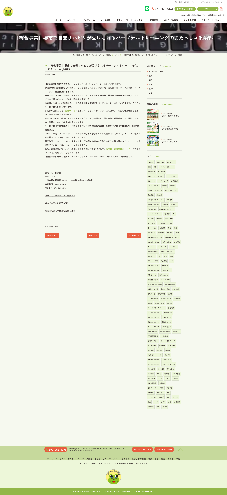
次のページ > (134, 235)
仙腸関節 (167, 214)
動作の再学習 (152, 383)
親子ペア (167, 355)
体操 (56, 226)
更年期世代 (170, 369)
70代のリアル (163, 275)
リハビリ (175, 397)
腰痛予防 (161, 233)
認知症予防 (160, 162)
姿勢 (158, 407)
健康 (46, 226)
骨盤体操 (171, 308)
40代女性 (159, 350)
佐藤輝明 (162, 228)
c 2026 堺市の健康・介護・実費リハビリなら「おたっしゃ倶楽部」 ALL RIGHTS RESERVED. (113, 491)
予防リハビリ (171, 162)
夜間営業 (169, 200)
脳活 (150, 84)
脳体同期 (159, 195)
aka (173, 214)
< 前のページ (52, 235)
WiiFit (171, 261)
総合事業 (151, 407)
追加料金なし (152, 209)
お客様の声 (176, 331)
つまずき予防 (166, 270)
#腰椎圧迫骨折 (152, 331)
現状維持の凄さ (153, 280)
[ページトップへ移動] (180, 449)
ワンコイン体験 (153, 261)
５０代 (159, 374)
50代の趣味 (151, 378)
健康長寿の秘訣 (170, 284)
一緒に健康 (171, 345)
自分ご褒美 (151, 369)
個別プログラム (153, 341)
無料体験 (165, 266)
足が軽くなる (166, 360)
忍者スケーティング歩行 (156, 388)
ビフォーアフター (153, 186)
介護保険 (177, 402)
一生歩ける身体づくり (166, 167)
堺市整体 (151, 195)
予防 (150, 80)
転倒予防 (151, 393)
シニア (156, 402)
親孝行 (167, 350)
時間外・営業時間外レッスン (119, 148)
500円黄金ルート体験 (155, 284)
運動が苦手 (161, 294)
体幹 (175, 228)
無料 (155, 167)
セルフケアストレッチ (155, 190)
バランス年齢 (165, 280)
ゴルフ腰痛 (176, 374)
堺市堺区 (169, 303)
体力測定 (164, 261)
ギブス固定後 (152, 345)
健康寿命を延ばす (153, 270)
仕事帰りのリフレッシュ (156, 200)
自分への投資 (166, 242)
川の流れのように (171, 190)
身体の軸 (167, 374)
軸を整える (151, 233)
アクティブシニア (153, 327)
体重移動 (162, 383)
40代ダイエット (166, 298)
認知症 (164, 407)
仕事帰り (174, 204)
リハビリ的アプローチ (168, 341)
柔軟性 (164, 186)
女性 (169, 402)
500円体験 (175, 289)
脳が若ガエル (166, 322)
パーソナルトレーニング (156, 397)
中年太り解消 (159, 303)
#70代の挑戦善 (165, 331)
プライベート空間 (153, 364)
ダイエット (151, 247)
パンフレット (207, 9)
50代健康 (177, 298)
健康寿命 (159, 218)
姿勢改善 (169, 233)
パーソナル (173, 247)
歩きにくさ (160, 393)
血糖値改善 (174, 181)
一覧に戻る (92, 235)
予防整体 (175, 378)
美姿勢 (170, 294)
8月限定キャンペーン (155, 355)
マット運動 (151, 223)
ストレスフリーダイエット (156, 308)
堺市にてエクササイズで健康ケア (60, 195)
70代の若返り (166, 327)
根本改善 (151, 218)
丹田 (169, 228)
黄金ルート (151, 256)
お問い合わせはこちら (185, 9)
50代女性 (151, 350)
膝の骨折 (162, 345)
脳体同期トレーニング (155, 237)
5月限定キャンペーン (172, 237)
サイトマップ (141, 463)
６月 (165, 256)
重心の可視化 (165, 289)
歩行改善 (169, 388)
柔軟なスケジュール (167, 251)
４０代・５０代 (163, 181)
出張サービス (71, 110)
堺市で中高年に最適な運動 (57, 203)
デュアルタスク (172, 176)
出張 (149, 402)
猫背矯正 (172, 186)
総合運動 (177, 242)
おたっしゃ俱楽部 (153, 242)
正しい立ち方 (152, 228)
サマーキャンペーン (154, 214)
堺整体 (150, 303)
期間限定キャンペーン (166, 209)
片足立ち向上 (152, 275)
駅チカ (163, 402)
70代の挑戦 (164, 336)
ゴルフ (167, 378)
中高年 (51, 226)
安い (168, 397)
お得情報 (165, 204)
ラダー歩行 (168, 218)
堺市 (168, 393)
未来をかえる (166, 317)
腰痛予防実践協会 (153, 360)
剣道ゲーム (151, 181)
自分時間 (161, 369)
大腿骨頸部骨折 (153, 336)
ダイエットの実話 (153, 317)
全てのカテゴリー (156, 71)
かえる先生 (161, 171)
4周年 (177, 233)
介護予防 (151, 162)
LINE (159, 256)
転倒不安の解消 (153, 289)
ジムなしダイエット (154, 313)
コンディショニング (168, 364)
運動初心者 (151, 294)
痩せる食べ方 (168, 313)
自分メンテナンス (153, 204)
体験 (171, 256)
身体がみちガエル (153, 322)
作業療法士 (151, 171)
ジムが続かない (153, 298)
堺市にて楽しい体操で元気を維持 (60, 210)
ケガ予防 (151, 374)
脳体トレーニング (153, 266)
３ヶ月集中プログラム (165, 223)
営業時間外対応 (153, 251)
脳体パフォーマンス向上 (156, 176)
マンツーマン (162, 247)
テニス (160, 378)
